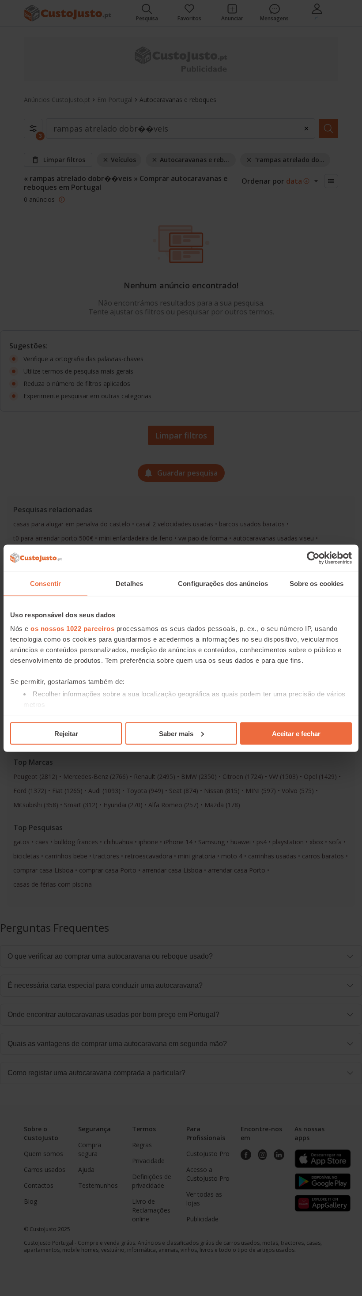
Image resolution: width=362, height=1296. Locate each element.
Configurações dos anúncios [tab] (223, 583)
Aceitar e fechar (296, 733)
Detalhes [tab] (129, 583)
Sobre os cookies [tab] (317, 583)
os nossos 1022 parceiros (72, 628)
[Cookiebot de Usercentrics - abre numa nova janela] (313, 557)
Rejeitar (66, 733)
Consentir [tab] (45, 583)
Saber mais (176, 733)
